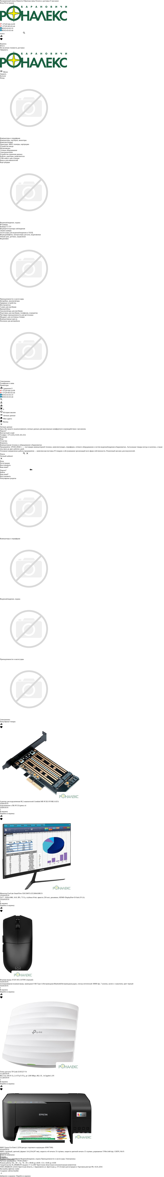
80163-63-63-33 (7, 28)
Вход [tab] (2, 461)
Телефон (3, 435)
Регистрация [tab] (5, 463)
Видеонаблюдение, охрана (31, 1159)
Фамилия (3, 437)
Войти (2, 472)
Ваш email (4, 467)
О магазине (54, 1)
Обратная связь (29, 1)
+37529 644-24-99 (8, 24)
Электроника (70, 1159)
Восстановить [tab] (5, 465)
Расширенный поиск (8, 1)
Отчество (3, 441)
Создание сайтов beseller (9, 1171)
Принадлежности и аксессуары (53, 1159)
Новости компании (7, 1155)
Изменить (3, 443)
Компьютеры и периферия (10, 1159)
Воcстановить (5, 476)
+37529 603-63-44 (8, 26)
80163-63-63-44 (7, 30)
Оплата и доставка (42, 1)
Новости (19, 1)
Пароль (3, 431)
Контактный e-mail (7, 433)
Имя (1, 439)
